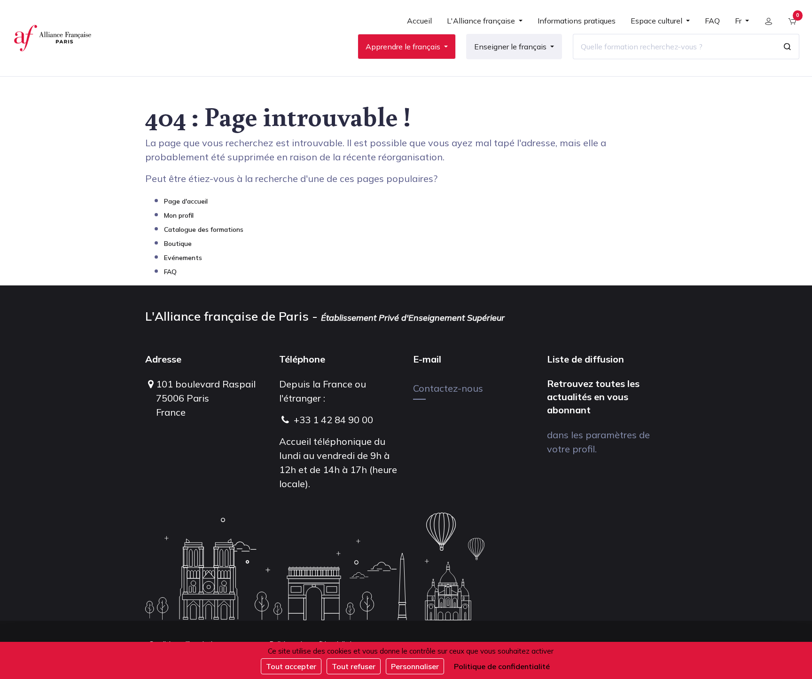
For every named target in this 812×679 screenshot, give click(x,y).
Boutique (178, 243)
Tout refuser (353, 666)
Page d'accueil (186, 201)
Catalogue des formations (203, 229)
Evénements (183, 257)
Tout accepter (291, 666)
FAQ (170, 272)
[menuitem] (419, 24)
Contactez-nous (448, 388)
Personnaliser (415, 666)
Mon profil (179, 215)
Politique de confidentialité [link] (502, 666)
